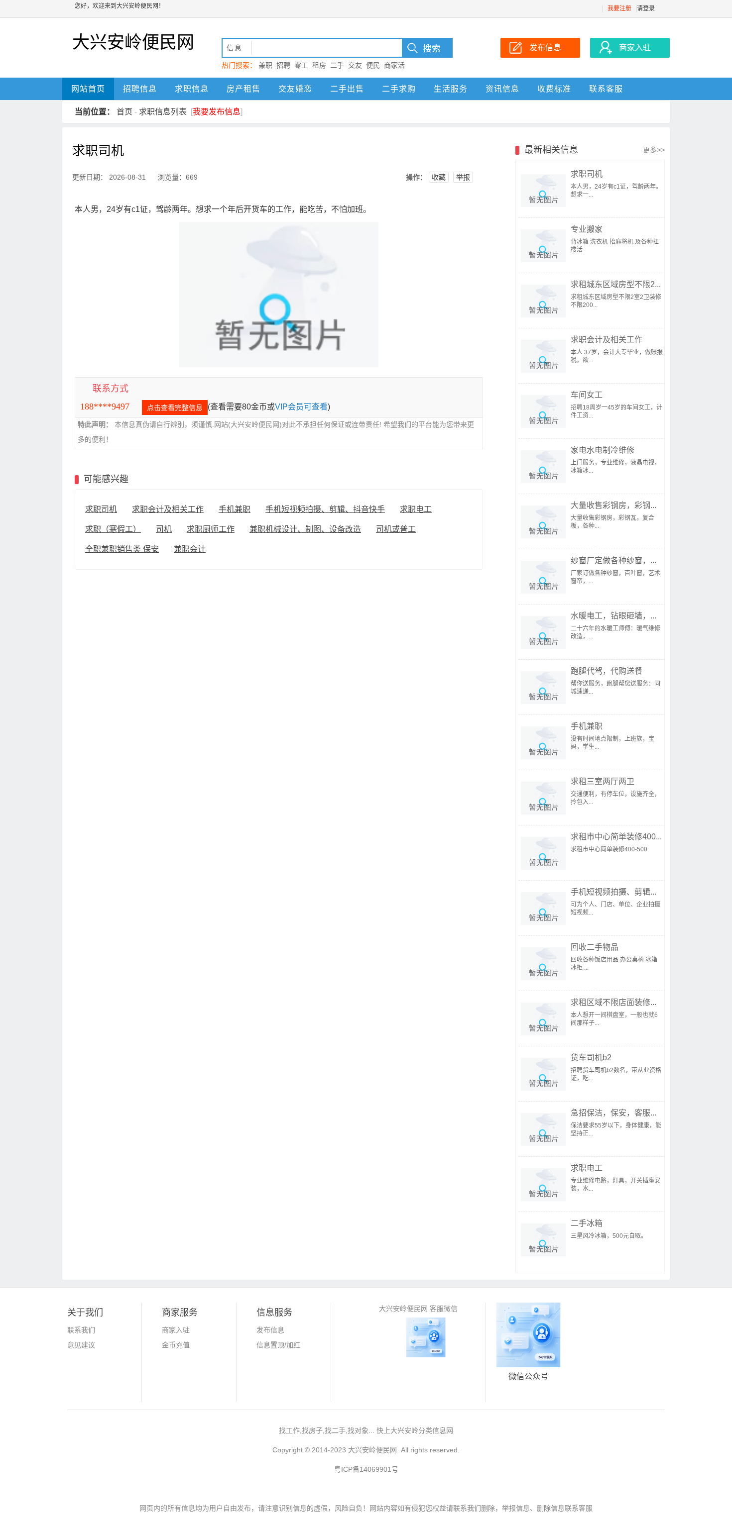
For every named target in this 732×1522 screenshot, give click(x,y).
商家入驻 (176, 1330)
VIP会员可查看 (301, 407)
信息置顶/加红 (278, 1345)
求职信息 (192, 89)
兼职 (265, 65)
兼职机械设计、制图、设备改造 (305, 529)
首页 (124, 111)
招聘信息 (140, 89)
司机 (164, 529)
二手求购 (399, 89)
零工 (301, 65)
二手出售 (347, 89)
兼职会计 (190, 549)
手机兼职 (234, 509)
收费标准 (554, 89)
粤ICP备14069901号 (366, 1469)
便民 (373, 65)
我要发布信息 (217, 111)
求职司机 (101, 509)
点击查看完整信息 (175, 407)
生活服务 (451, 89)
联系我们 (81, 1330)
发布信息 (270, 1330)
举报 (463, 177)
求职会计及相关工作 (168, 509)
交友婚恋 (295, 89)
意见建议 (81, 1345)
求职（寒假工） (113, 529)
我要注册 (619, 8)
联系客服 (606, 89)
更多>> (654, 150)
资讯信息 (502, 89)
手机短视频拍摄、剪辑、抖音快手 (325, 509)
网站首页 (88, 89)
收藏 (439, 177)
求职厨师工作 (211, 529)
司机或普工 (396, 529)
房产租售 (243, 89)
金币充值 (176, 1345)
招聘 (283, 65)
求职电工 (416, 509)
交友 (355, 65)
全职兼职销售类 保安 (122, 549)
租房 (319, 65)
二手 (337, 65)
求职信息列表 (163, 111)
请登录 (646, 8)
